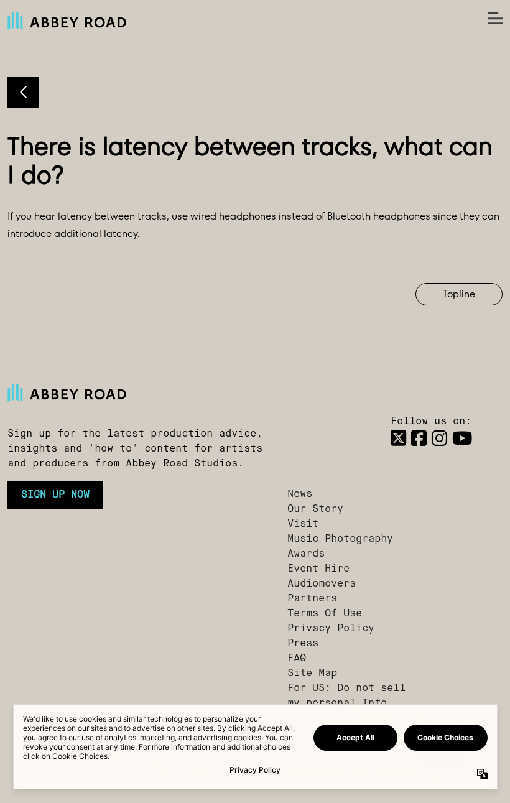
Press (302, 644)
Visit (302, 524)
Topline (459, 294)
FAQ (296, 659)
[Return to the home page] (139, 392)
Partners (312, 599)
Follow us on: (431, 422)
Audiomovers (321, 584)
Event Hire (318, 569)
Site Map (312, 674)
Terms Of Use (324, 614)
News (299, 494)
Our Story (315, 509)
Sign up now (55, 495)
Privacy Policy (330, 629)
